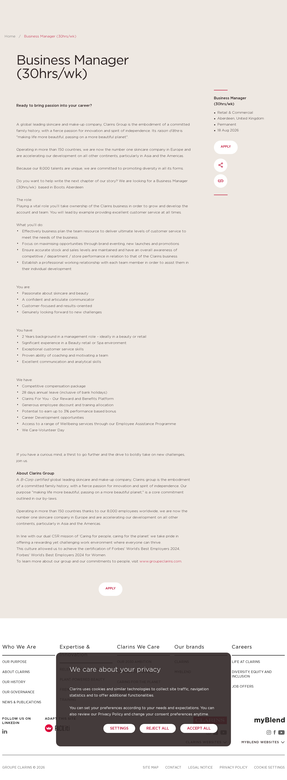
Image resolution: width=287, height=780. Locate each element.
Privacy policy (233, 767)
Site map (151, 767)
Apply (110, 588)
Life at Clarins (246, 661)
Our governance (18, 692)
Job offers (243, 686)
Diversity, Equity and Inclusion (252, 674)
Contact (173, 767)
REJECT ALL (157, 728)
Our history (13, 682)
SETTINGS (119, 728)
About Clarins (16, 671)
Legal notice (200, 767)
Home (9, 36)
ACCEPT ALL (199, 728)
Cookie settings (269, 767)
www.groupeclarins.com (160, 561)
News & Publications (21, 702)
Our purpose (14, 661)
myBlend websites (260, 742)
